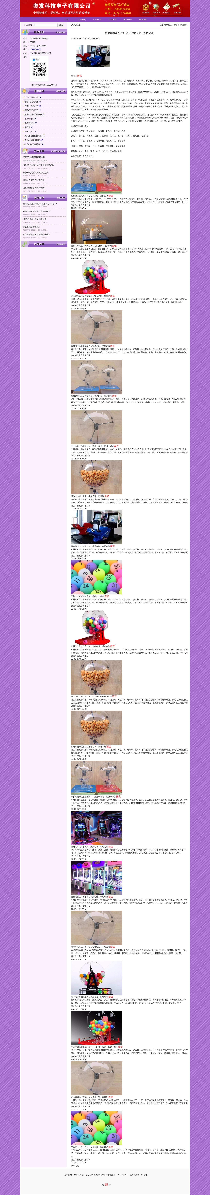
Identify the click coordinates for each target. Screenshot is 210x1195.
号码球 (27, 127)
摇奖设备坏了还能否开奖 (33, 180)
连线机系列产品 (31, 106)
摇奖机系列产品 (31, 110)
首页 (67, 19)
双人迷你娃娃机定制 (33, 135)
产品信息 (82, 19)
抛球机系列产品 (31, 101)
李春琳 (144, 1174)
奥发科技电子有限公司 (80, 205)
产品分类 (97, 19)
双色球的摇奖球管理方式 (33, 188)
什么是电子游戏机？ (31, 226)
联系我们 (143, 19)
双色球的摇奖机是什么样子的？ (36, 211)
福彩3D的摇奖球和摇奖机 (34, 157)
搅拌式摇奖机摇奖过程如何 (34, 219)
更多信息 (75, 1165)
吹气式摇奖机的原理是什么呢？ (36, 234)
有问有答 (128, 19)
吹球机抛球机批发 (32, 140)
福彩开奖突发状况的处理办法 (35, 172)
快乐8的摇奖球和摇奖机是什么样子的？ (40, 203)
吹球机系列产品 (31, 97)
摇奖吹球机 (29, 118)
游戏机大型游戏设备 (33, 114)
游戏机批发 (29, 131)
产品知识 (113, 19)
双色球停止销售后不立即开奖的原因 (38, 165)
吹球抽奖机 (29, 123)
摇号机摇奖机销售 (32, 144)
